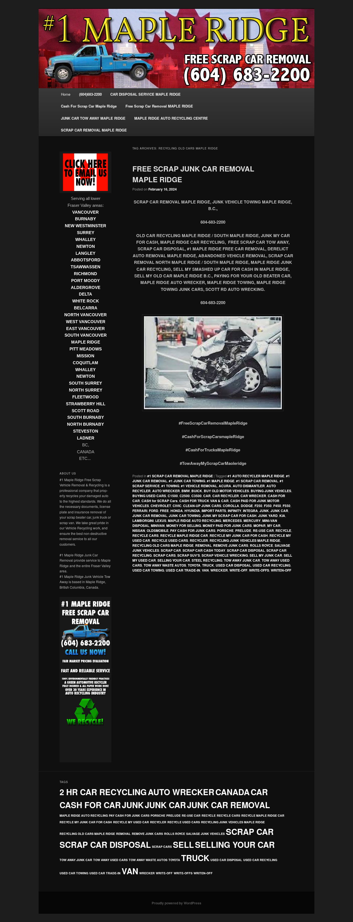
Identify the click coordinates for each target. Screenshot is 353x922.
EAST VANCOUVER (85, 328)
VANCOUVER (85, 212)
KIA (282, 515)
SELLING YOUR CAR (173, 560)
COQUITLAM (85, 363)
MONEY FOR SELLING (183, 525)
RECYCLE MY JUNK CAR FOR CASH (239, 535)
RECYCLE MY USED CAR (131, 822)
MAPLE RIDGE (85, 342)
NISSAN (138, 530)
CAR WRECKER (253, 495)
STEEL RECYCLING (207, 560)
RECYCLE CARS (145, 535)
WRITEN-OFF (281, 570)
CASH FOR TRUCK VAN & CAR (204, 500)
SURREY (85, 232)
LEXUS (160, 520)
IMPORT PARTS (214, 510)
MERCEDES (232, 520)
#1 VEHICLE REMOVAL (199, 485)
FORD (153, 510)
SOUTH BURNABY (85, 417)
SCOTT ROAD (85, 411)
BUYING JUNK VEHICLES (271, 490)
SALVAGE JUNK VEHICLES (205, 834)
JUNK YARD (268, 515)
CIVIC (177, 505)
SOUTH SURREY (85, 383)
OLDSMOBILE (158, 530)
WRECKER (219, 570)
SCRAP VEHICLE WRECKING (225, 555)
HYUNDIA (192, 510)
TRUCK (208, 565)
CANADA (232, 792)
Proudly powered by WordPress (176, 902)
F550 (286, 505)
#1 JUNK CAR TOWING (187, 480)
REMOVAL (203, 545)
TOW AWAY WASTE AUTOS (165, 565)
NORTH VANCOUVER (85, 315)
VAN (205, 570)
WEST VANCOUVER (85, 322)
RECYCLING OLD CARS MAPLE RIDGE (163, 545)
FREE (164, 510)
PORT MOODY (85, 280)
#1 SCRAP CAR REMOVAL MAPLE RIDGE (180, 475)
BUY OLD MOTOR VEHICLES (226, 490)
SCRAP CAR (171, 550)
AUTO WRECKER (166, 490)
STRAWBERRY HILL (85, 404)
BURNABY (85, 219)
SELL (183, 844)
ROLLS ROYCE (261, 545)
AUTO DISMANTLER (249, 485)
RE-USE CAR (263, 530)
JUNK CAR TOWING (184, 515)
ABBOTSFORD (85, 260)
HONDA (176, 510)
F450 (277, 505)
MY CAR (273, 525)
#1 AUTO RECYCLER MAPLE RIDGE (256, 475)
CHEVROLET (161, 505)
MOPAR (259, 525)
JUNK (264, 510)
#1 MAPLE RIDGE (220, 480)
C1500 (173, 495)
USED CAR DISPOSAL (233, 565)
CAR (207, 495)
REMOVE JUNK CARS (230, 545)
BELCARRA (85, 308)
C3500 (196, 495)
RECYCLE (283, 530)
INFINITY (234, 510)
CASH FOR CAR (90, 805)
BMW (185, 490)
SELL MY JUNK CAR (266, 555)
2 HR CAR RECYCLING (103, 792)
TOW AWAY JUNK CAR (242, 560)
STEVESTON (85, 431)
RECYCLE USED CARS (170, 540)
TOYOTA (194, 565)
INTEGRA (250, 510)
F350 (268, 505)
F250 (258, 505)
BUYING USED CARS (149, 495)
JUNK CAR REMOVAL (149, 515)
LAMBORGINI (143, 520)
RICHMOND (85, 274)
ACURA (225, 485)
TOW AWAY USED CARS (110, 860)
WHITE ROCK (85, 301)
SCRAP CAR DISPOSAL (246, 550)
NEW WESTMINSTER (85, 226)
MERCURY (252, 520)
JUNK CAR (279, 510)
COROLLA (231, 505)
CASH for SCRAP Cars (159, 500)
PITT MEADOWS (85, 349)
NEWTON (85, 246)
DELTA (85, 294)
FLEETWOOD (85, 397)
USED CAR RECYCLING (271, 565)
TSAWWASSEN (85, 267)
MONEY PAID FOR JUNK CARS (227, 525)
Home (65, 94)
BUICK (196, 490)
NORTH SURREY (85, 390)
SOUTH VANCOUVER (86, 335)
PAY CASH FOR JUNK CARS (192, 530)
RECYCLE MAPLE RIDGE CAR (184, 535)
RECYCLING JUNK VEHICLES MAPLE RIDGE (245, 540)
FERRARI (139, 510)
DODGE (247, 505)
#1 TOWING (170, 485)
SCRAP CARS (164, 555)
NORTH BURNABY (85, 424)
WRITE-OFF (238, 570)
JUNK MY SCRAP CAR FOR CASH (229, 515)
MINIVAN (158, 525)
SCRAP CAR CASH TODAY (204, 550)
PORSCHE (225, 530)
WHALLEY (85, 239)
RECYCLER (199, 540)
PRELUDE (243, 530)
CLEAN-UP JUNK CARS (202, 505)
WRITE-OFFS (259, 570)
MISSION (85, 356)
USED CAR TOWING (148, 570)
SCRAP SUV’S (188, 555)
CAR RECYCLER (225, 495)
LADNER (85, 438)
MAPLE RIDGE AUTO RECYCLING (194, 520)
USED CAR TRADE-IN (183, 570)
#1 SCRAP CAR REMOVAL (257, 480)
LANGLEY (85, 253)
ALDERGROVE (85, 287)
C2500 (185, 495)
